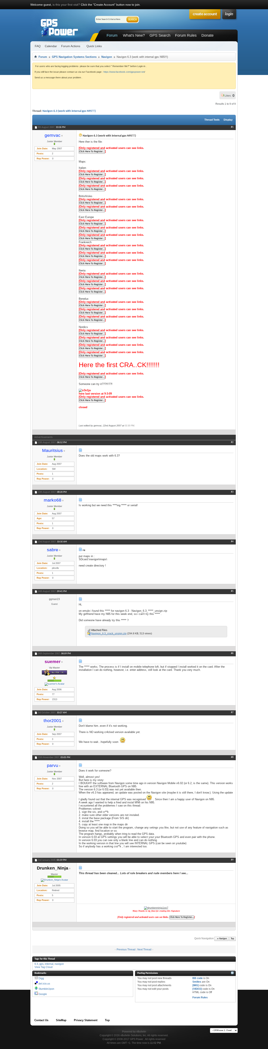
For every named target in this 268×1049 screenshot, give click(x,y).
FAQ (38, 46)
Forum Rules (186, 35)
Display (228, 119)
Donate (207, 35)
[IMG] (195, 985)
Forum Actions (70, 46)
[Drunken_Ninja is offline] (54, 880)
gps (41, 964)
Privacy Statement (85, 1020)
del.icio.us (44, 983)
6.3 (36, 964)
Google (43, 994)
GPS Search (159, 35)
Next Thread (144, 949)
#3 (232, 492)
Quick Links (94, 46)
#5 (232, 591)
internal (49, 964)
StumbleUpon (46, 988)
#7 (232, 712)
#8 (232, 757)
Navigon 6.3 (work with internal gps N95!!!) (69, 111)
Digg (41, 978)
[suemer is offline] (54, 684)
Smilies (196, 981)
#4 (232, 541)
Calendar (51, 46)
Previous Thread (126, 949)
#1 (232, 127)
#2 (232, 442)
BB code (197, 978)
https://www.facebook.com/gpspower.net (123, 72)
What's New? (134, 35)
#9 (232, 860)
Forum (112, 35)
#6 (232, 653)
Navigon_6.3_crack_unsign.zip (108, 633)
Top (232, 939)
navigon (59, 964)
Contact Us (41, 1020)
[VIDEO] (197, 988)
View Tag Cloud (44, 967)
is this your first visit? (66, 4)
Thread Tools (212, 119)
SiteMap (61, 1020)
